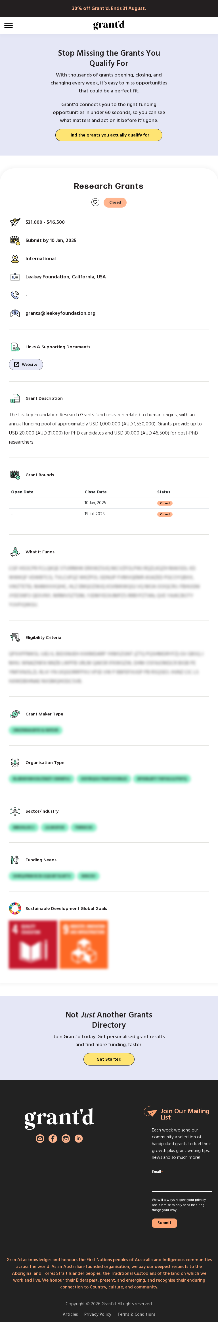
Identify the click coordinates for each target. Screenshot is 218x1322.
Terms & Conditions (136, 1314)
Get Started (109, 1059)
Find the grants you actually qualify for (108, 135)
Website (25, 364)
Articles (70, 1314)
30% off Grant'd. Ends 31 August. (109, 8)
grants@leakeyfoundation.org (60, 313)
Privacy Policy (97, 1314)
